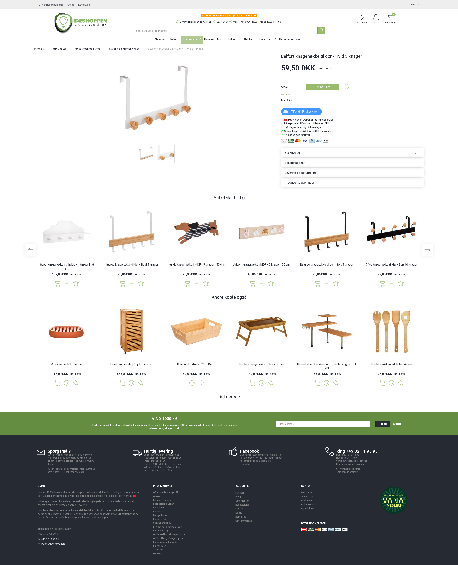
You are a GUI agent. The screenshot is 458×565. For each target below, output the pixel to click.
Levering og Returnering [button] (301, 173)
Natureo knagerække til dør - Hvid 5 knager (131, 264)
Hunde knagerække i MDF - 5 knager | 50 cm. (196, 264)
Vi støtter (158, 549)
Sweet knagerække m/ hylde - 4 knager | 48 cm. (66, 266)
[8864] (122, 382)
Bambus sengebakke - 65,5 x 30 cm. (261, 364)
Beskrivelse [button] (292, 152)
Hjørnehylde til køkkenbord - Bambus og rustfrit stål (326, 366)
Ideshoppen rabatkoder (165, 541)
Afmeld (397, 423)
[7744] (57, 382)
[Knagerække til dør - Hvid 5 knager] (155, 98)
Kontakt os (84, 4)
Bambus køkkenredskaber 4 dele (391, 364)
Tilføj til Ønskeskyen (304, 111)
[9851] (317, 283)
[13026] (57, 283)
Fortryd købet (160, 515)
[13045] (187, 283)
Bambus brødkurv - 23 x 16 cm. (196, 364)
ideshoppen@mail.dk (53, 544)
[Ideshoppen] (81, 22)
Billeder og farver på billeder (167, 526)
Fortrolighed (159, 519)
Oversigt (157, 553)
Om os (70, 4)
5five (290, 100)
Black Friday (159, 545)
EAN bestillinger (161, 530)
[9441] (317, 382)
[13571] (252, 283)
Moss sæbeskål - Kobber (66, 364)
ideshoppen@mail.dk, (86, 469)
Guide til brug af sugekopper (168, 538)
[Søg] (321, 30)
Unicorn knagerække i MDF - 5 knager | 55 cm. (261, 264)
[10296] (382, 283)
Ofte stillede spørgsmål (51, 4)
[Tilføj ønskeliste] (347, 87)
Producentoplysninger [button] (299, 182)
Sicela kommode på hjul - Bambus (131, 364)
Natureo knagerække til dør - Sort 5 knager (326, 264)
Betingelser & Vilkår (163, 503)
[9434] (252, 382)
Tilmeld (382, 423)
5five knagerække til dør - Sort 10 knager (391, 264)
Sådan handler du (162, 522)
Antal (284, 87)
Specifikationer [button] (295, 163)
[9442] (382, 382)
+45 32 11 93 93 (50, 539)
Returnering (159, 507)
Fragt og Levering (162, 500)
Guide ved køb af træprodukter (169, 534)
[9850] (122, 283)
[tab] (352, 152)
